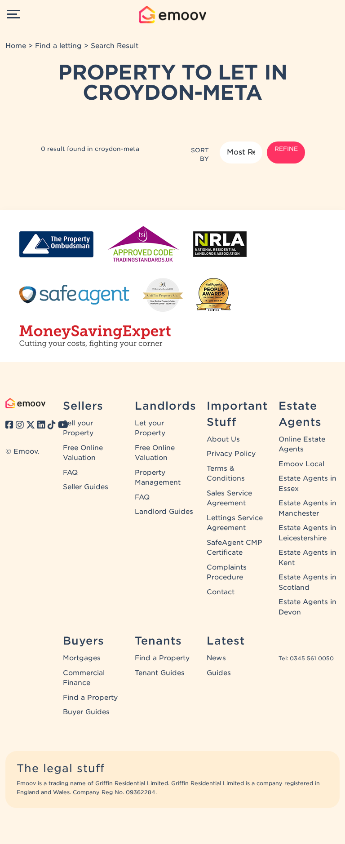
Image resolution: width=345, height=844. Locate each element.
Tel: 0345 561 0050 (306, 658)
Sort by (200, 154)
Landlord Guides (164, 512)
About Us (223, 439)
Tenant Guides (160, 673)
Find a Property (90, 698)
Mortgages (82, 658)
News (216, 658)
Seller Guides (85, 487)
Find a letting (58, 46)
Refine (286, 148)
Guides (219, 673)
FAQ (70, 472)
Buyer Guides (86, 712)
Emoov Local (301, 464)
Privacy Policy (231, 454)
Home (15, 46)
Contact (220, 592)
